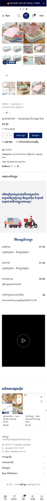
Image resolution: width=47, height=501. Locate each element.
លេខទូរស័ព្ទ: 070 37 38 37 (14, 448)
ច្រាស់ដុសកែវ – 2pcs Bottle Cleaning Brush (11, 419)
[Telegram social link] (26, 9)
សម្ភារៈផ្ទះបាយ (16, 104)
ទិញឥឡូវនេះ (36, 135)
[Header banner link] (23, 3)
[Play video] (23, 341)
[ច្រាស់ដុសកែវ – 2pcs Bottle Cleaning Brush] (12, 403)
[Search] (19, 15)
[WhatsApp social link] (23, 9)
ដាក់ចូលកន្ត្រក (20, 135)
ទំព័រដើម (5, 104)
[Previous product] (3, 112)
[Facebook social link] (20, 9)
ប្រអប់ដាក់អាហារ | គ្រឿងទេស (13, 107)
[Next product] (9, 112)
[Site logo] (26, 15)
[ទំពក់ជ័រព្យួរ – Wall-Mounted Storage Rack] (34, 403)
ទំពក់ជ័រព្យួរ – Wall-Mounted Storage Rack (32, 419)
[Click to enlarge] (7, 75)
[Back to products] (6, 112)
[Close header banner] (43, 3)
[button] (4, 51)
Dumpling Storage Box (16, 162)
